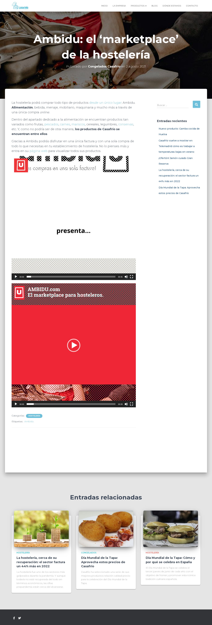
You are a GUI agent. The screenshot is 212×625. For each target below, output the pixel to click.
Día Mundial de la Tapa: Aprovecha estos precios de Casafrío (103, 562)
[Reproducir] (16, 276)
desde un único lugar (105, 103)
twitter (20, 618)
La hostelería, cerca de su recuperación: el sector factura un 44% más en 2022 (179, 176)
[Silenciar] (126, 276)
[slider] (71, 277)
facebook (14, 618)
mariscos (78, 124)
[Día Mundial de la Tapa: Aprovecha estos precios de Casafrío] (106, 528)
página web (38, 151)
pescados (51, 124)
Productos (138, 5)
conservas (125, 124)
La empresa (119, 5)
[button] (73, 218)
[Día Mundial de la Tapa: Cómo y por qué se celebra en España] (170, 528)
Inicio (104, 5)
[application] (74, 218)
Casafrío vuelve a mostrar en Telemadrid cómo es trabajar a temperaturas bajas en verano (177, 146)
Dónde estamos (172, 5)
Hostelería (34, 416)
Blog (155, 5)
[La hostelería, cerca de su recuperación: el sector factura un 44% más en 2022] (41, 528)
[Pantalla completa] (131, 276)
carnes (65, 124)
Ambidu (29, 421)
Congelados (88, 552)
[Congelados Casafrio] (20, 6)
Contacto (192, 5)
